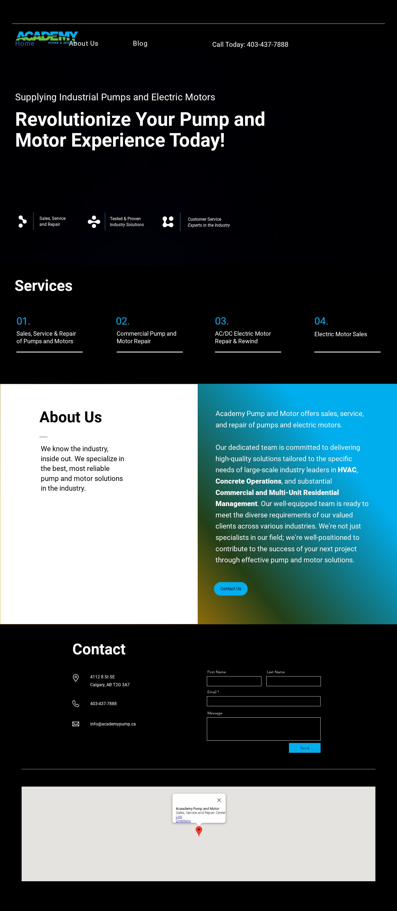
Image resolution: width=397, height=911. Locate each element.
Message (215, 713)
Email (211, 692)
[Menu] (198, 169)
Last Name (276, 672)
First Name (216, 672)
